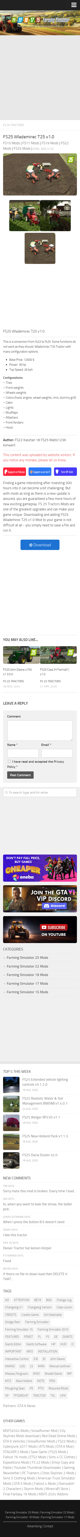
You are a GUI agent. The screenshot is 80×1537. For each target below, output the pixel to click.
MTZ (8, 1381)
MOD (36, 1374)
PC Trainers (30, 1473)
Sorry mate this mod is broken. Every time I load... (39, 1191)
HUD (63, 1344)
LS (31, 1366)
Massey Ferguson (16, 1374)
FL (39, 1337)
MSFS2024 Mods (16, 1431)
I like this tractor (15, 1235)
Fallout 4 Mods (45, 1483)
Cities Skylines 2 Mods (57, 1473)
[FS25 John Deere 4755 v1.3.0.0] (21, 655)
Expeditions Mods (16, 1462)
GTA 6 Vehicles (14, 1441)
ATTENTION (21, 1300)
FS (47, 1337)
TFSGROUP (21, 1395)
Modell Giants (53, 1374)
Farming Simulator (37, 1322)
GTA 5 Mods (23, 1483)
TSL (52, 1395)
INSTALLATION (47, 1351)
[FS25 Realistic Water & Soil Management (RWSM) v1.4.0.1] (11, 1104)
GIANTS (67, 1337)
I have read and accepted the (35, 764)
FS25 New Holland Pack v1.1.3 (45, 1136)
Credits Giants (30, 1315)
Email (46, 745)
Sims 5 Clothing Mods (19, 1478)
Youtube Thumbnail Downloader (37, 1467)
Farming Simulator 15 (19, 1329)
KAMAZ (10, 1366)
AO (7, 1300)
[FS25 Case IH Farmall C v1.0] (58, 655)
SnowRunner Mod (44, 1431)
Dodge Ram (12, 1322)
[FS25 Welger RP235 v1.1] (11, 1123)
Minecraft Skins (57, 1489)
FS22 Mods (66, 1441)
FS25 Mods (57, 1452)
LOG (22, 1366)
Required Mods (58, 1388)
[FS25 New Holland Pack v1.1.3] (11, 1141)
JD (44, 1359)
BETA (37, 1300)
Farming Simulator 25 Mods (22, 1512)
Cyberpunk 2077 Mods (20, 1446)
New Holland (24, 1381)
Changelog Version (40, 1307)
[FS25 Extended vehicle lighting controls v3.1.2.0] (11, 1085)
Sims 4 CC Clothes (62, 1457)
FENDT (28, 1337)
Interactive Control (17, 1359)
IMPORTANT (13, 1351)
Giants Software (36, 1344)
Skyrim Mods (33, 1489)
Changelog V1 (14, 1307)
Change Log (64, 1300)
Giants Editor (13, 1344)
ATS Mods (46, 1446)
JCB (35, 1359)
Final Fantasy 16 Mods (19, 1494)
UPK (63, 1395)
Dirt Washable (53, 1315)
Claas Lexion (64, 1307)
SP (7, 1395)
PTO (41, 1388)
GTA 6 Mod (64, 1446)
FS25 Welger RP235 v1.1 (41, 1117)
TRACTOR (39, 1395)
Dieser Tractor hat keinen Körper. (27, 1248)
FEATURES (12, 1337)
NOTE (41, 1381)
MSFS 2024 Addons (53, 1494)
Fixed (7, 1261)
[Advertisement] (40, 77)
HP (53, 1344)
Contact (48, 1526)
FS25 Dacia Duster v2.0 (39, 1155)
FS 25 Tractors (13, 125)
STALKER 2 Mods (15, 1452)
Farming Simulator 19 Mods (27, 975)
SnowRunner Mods (41, 1441)
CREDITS (10, 1315)
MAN (41, 1366)
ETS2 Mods (38, 1457)
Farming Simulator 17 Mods (27, 983)
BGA (49, 1300)
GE (56, 1337)
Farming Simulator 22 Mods (27, 966)
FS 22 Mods (40, 1462)
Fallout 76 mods (15, 1457)
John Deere (57, 1359)
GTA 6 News (26, 1406)
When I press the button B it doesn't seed (33, 1222)
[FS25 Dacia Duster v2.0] (11, 1160)
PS (31, 1388)
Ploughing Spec (15, 1388)
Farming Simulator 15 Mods (27, 992)
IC (72, 1344)
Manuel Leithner (59, 1366)
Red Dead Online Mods (58, 1436)
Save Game (39, 1452)
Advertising (34, 1526)
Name (12, 745)
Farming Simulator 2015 (53, 1329)
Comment (14, 716)
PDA (52, 1381)
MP (69, 1374)
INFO (29, 1351)
